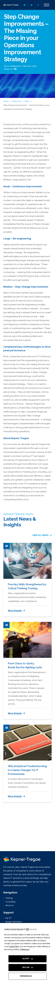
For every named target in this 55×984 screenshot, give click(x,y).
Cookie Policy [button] (14, 947)
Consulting (10, 902)
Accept (25, 959)
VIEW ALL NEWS (40, 535)
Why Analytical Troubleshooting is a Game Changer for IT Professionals (27, 770)
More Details (15, 610)
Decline (25, 967)
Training (9, 898)
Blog (27, 101)
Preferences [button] (24, 949)
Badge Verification (14, 922)
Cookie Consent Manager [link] (14, 929)
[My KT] (24, 5)
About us (10, 905)
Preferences (26, 976)
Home (5, 101)
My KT (8, 918)
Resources (16, 101)
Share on (9, 69)
